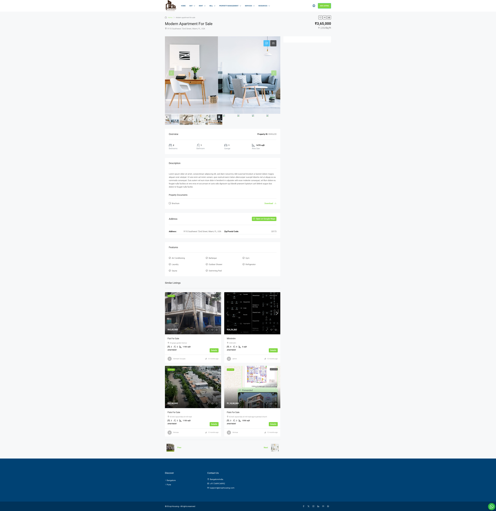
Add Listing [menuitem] (324, 6)
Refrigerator (251, 264)
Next (266, 447)
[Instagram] (313, 506)
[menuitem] (314, 6)
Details (214, 350)
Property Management (228, 6)
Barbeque (213, 258)
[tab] (267, 43)
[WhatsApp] (328, 506)
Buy (190, 6)
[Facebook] (304, 506)
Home (183, 6)
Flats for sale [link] (174, 412)
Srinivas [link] (176, 432)
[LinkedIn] (318, 506)
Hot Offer (214, 295)
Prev (179, 447)
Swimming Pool (215, 271)
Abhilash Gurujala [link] (179, 359)
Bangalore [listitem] (171, 480)
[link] (193, 313)
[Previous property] (170, 448)
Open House (273, 295)
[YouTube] (323, 506)
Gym (247, 258)
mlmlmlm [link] (231, 338)
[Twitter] (309, 506)
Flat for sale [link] (173, 338)
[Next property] (275, 448)
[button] (320, 17)
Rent (201, 6)
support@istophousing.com (222, 488)
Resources (262, 6)
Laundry (175, 264)
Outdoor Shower (215, 264)
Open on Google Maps (265, 219)
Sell (211, 6)
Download (269, 203)
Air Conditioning (178, 258)
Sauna (174, 271)
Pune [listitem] (169, 484)
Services (248, 6)
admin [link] (235, 359)
